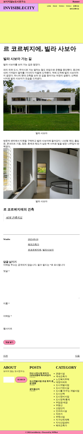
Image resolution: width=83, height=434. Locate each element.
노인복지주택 (62, 379)
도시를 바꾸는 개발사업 (67, 391)
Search (21, 380)
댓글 (6, 271)
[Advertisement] (40, 28)
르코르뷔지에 (34, 250)
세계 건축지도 (74, 9)
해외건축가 (33, 244)
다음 (77, 356)
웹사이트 (7, 328)
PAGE (55, 6)
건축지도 (76, 6)
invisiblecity (19, 8)
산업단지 (60, 408)
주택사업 (60, 417)
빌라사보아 (48, 250)
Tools (61, 6)
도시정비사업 (62, 396)
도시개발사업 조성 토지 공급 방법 (41, 382)
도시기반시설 (62, 388)
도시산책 (60, 394)
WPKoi (55, 432)
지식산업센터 (62, 422)
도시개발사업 (62, 385)
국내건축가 (61, 376)
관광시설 (60, 373)
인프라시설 (61, 411)
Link (49, 6)
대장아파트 (61, 382)
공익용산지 (35, 389)
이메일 (7, 316)
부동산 (59, 405)
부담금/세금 (62, 402)
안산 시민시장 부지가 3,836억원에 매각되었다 (40, 374)
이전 (5, 356)
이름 (6, 303)
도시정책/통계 (63, 399)
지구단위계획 (62, 419)
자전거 (59, 414)
